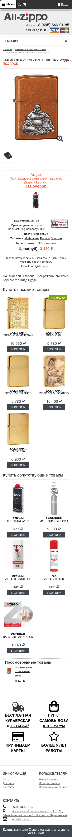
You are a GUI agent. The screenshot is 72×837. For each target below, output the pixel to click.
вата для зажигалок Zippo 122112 (18, 636)
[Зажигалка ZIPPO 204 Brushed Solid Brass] (18, 371)
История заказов (49, 783)
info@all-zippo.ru (22, 819)
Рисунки (45, 238)
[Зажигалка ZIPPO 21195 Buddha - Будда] (36, 107)
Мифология (32, 238)
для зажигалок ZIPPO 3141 (18, 520)
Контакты (8, 787)
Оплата (7, 779)
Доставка (8, 783)
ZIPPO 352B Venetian (18, 334)
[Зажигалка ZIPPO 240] (18, 429)
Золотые (56, 238)
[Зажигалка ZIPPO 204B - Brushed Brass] (54, 313)
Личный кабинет (49, 779)
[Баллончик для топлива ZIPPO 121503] (54, 498)
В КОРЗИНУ (18, 349)
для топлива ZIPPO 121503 (54, 520)
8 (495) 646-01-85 (53, 24)
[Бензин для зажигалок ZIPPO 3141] (18, 498)
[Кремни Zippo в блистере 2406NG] (18, 556)
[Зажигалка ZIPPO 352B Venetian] (18, 313)
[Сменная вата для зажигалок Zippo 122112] (18, 614)
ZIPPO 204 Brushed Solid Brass (17, 393)
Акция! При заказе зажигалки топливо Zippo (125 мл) (36, 180)
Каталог (12, 41)
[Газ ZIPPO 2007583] (54, 556)
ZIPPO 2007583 (54, 577)
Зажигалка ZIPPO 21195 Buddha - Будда (23, 671)
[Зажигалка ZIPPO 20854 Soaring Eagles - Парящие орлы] (54, 371)
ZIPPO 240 (18, 450)
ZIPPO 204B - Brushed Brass (54, 335)
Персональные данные (53, 787)
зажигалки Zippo (25, 829)
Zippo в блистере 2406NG (18, 578)
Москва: (31, 25)
